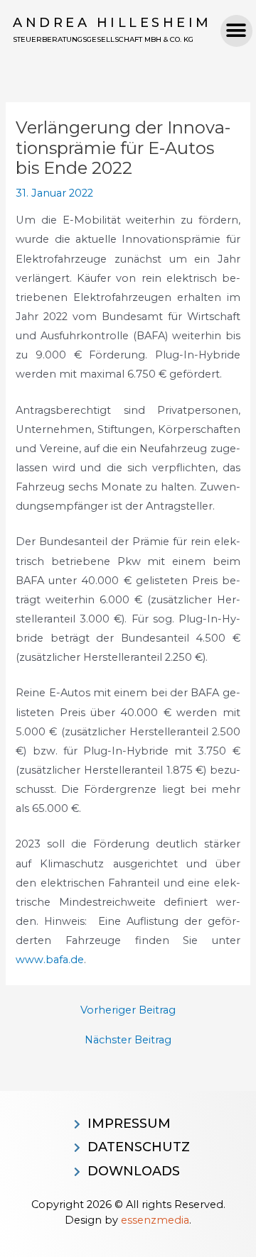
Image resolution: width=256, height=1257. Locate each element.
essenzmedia (155, 1220)
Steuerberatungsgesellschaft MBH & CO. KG (103, 39)
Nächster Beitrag (128, 1040)
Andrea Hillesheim (112, 23)
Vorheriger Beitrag (128, 1010)
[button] (236, 31)
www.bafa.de (50, 959)
